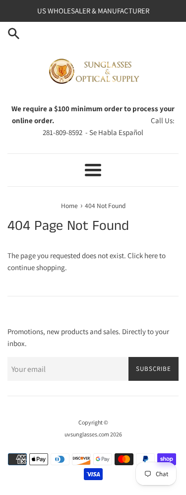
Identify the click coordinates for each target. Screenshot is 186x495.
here (151, 255)
